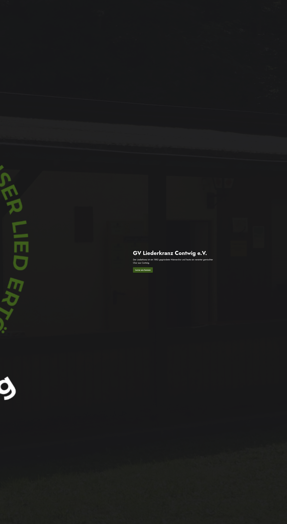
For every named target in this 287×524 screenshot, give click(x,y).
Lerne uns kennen (143, 270)
